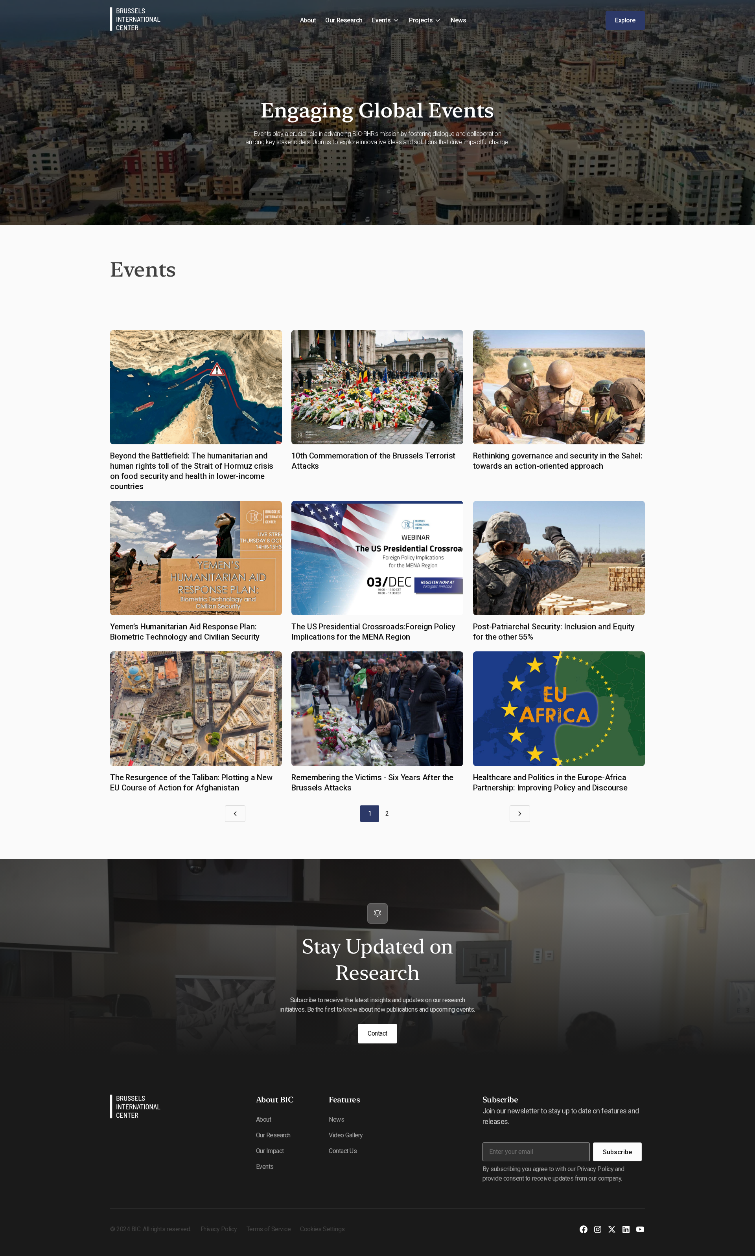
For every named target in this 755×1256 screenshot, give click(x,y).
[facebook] (583, 1229)
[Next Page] (520, 813)
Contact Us (343, 1151)
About (308, 20)
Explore (625, 20)
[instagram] (597, 1229)
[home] (135, 20)
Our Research (343, 20)
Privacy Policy (219, 1229)
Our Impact (270, 1151)
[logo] (135, 1108)
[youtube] (640, 1229)
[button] (386, 20)
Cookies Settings (322, 1229)
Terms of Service (269, 1229)
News (458, 20)
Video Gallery (346, 1135)
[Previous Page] (235, 813)
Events (265, 1166)
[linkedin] (626, 1229)
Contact (377, 1033)
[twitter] (612, 1229)
